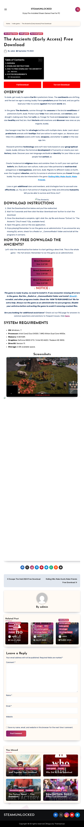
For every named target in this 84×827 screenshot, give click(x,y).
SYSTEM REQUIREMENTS (17, 74)
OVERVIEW (11, 63)
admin (12, 51)
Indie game (24, 34)
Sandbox (29, 790)
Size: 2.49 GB (42, 272)
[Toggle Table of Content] (39, 60)
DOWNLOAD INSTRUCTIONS (18, 66)
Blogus (49, 824)
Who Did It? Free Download (59, 772)
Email (9, 706)
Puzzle (11, 632)
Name (9, 695)
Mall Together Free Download (23, 772)
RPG (46, 626)
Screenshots (15, 77)
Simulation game (41, 629)
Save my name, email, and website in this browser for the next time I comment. (40, 727)
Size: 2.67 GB (42, 262)
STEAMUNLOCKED (41, 9)
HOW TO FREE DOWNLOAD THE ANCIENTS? (24, 69)
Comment (10, 662)
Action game (64, 623)
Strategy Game (11, 34)
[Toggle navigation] (5, 9)
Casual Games (14, 623)
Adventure (13, 626)
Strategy (38, 626)
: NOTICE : (14, 71)
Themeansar (59, 824)
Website (9, 717)
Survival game (36, 34)
